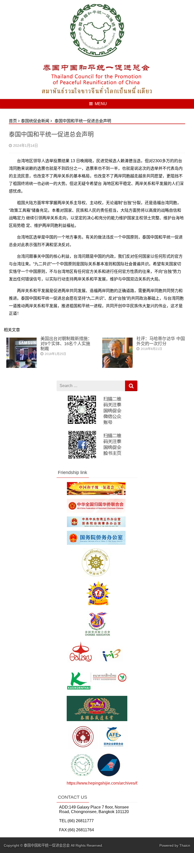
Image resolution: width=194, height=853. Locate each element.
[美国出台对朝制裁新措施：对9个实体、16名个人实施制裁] (21, 366)
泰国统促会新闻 (35, 121)
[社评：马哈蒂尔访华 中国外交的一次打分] (117, 366)
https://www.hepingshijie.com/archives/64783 (107, 783)
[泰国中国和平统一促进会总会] (97, 57)
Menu (101, 104)
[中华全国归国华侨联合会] (96, 511)
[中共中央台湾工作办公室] (96, 526)
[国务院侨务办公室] (96, 543)
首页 (13, 121)
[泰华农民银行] (97, 691)
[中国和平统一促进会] (96, 494)
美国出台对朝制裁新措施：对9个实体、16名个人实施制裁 (66, 343)
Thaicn (184, 845)
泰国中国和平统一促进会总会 (47, 845)
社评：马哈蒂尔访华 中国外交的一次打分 (160, 341)
